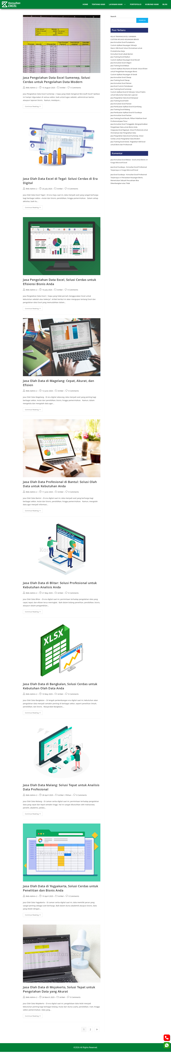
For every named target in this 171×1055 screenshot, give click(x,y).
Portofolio (135, 4)
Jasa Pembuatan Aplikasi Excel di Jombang (126, 106)
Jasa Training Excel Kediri (120, 101)
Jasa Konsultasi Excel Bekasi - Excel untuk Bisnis (128, 160)
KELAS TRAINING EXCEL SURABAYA (123, 36)
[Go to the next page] (96, 1029)
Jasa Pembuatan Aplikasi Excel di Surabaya (126, 112)
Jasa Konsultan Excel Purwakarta (123, 42)
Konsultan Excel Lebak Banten (122, 54)
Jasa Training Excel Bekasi (120, 65)
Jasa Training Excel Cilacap (120, 80)
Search (113, 16)
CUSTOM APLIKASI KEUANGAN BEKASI (125, 39)
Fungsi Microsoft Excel (119, 162)
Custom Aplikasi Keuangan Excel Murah (125, 60)
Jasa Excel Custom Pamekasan (122, 86)
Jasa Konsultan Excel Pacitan (121, 104)
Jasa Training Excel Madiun (120, 57)
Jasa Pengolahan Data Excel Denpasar (124, 98)
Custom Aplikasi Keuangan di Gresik (124, 74)
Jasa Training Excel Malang (120, 109)
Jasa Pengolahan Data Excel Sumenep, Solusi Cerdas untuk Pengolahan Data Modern (56, 79)
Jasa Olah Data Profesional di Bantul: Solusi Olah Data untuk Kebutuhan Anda (60, 484)
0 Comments (75, 87)
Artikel (62, 87)
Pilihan (68, 795)
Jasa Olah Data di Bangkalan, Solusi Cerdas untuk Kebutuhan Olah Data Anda (60, 686)
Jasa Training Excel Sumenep (121, 89)
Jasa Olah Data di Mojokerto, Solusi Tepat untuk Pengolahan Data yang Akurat (59, 989)
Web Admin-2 (31, 87)
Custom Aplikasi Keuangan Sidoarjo (124, 45)
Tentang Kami (98, 4)
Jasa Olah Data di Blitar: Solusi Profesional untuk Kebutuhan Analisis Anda (60, 585)
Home (85, 4)
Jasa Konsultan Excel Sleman (121, 83)
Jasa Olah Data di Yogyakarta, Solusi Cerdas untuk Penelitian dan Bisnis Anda (60, 888)
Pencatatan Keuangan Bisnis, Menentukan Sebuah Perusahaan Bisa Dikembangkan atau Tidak (127, 180)
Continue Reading (34, 105)
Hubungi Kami (152, 4)
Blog (164, 4)
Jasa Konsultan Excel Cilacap (121, 77)
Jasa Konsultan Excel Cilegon (121, 63)
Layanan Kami (116, 4)
